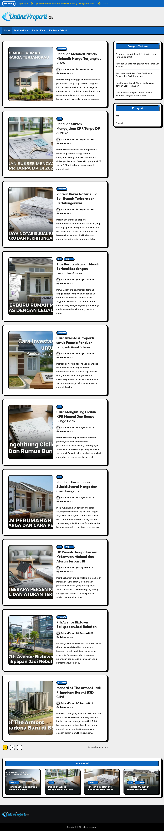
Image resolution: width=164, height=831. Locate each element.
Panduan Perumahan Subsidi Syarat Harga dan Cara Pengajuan (76, 486)
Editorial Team (67, 69)
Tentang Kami (21, 30)
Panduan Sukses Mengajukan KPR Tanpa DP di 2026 (78, 128)
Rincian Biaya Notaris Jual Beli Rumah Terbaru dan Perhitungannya (77, 198)
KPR (59, 119)
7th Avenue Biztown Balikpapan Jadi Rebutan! (77, 624)
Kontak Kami (38, 30)
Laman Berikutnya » (98, 747)
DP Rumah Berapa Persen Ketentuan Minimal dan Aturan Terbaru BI (76, 556)
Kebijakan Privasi (58, 30)
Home (7, 30)
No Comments (66, 73)
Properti (62, 49)
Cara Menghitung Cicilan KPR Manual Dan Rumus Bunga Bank (76, 416)
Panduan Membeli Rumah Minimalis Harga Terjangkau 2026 (78, 58)
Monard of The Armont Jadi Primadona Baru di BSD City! (78, 692)
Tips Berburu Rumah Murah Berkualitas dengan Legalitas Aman (77, 268)
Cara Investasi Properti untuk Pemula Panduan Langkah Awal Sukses (75, 342)
